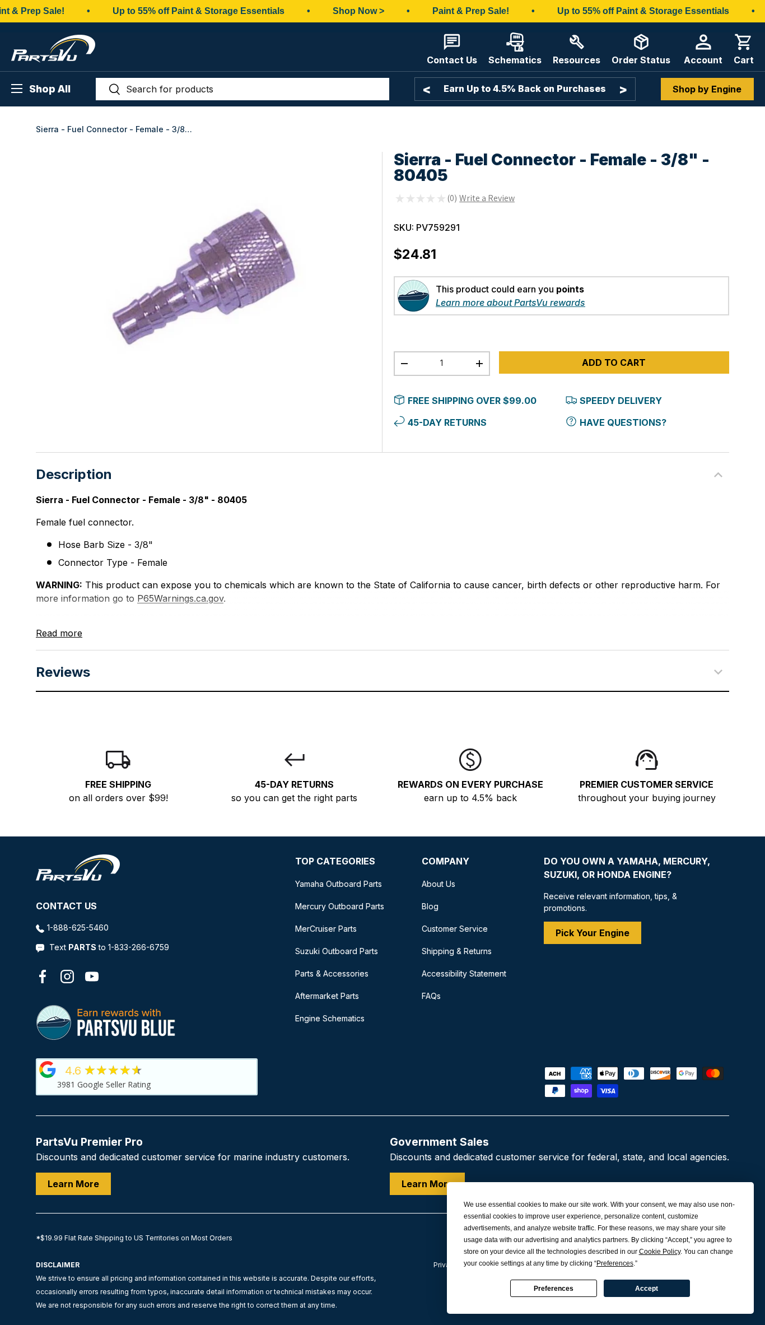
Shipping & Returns (457, 951)
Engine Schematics (330, 1018)
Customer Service (455, 928)
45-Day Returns (447, 422)
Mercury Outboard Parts (339, 906)
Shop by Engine (707, 89)
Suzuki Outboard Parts (336, 951)
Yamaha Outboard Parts (338, 884)
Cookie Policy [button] (659, 1252)
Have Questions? (623, 422)
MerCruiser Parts (326, 928)
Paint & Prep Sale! (470, 11)
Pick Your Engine (592, 932)
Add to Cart (614, 362)
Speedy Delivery (621, 400)
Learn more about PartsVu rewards (510, 302)
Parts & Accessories (331, 973)
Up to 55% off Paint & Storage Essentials (198, 11)
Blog (430, 906)
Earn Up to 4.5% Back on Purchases (525, 88)
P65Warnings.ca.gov (180, 598)
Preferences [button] (614, 1263)
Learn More (73, 1183)
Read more (59, 633)
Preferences (553, 1289)
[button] (744, 49)
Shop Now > (358, 11)
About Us (438, 884)
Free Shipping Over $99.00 (472, 400)
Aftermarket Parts (327, 996)
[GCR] (48, 1069)
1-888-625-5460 (78, 927)
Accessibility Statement (464, 973)
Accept (646, 1289)
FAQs (431, 996)
